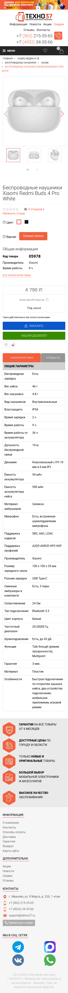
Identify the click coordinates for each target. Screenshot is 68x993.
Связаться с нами (20, 922)
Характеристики (22, 357)
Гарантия (9, 841)
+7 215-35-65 (35, 35)
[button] (18, 24)
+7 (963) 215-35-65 (21, 903)
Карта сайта (11, 851)
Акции (7, 866)
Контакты (9, 827)
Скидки (7, 876)
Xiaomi (33, 262)
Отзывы (8, 880)
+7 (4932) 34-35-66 (21, 909)
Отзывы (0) (53, 357)
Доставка (9, 837)
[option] (34, 111)
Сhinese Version (33, 236)
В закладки (6, 345)
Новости (8, 871)
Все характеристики (17, 275)
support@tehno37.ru (22, 915)
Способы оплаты (14, 832)
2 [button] (44, 170)
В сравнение (13, 345)
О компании (11, 822)
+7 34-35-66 (35, 42)
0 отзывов (35, 209)
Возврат (8, 846)
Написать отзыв (14, 213)
